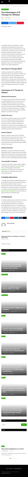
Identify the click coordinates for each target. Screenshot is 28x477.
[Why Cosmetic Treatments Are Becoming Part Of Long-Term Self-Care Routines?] (14, 365)
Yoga (3, 446)
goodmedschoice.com (5, 473)
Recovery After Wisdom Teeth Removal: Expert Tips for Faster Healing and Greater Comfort (12, 410)
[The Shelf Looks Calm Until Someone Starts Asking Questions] (14, 345)
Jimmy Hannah (8, 17)
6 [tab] (16, 458)
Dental (3, 398)
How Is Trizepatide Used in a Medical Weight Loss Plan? (11, 288)
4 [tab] (14, 458)
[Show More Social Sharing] (25, 23)
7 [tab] (17, 458)
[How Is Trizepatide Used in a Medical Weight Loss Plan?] (14, 283)
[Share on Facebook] (5, 23)
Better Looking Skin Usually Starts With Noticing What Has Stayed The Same (13, 390)
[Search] (26, 2)
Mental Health (5, 9)
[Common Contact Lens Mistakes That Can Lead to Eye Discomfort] (14, 324)
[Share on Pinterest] (20, 23)
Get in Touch (10, 468)
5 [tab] (15, 458)
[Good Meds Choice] (14, 2)
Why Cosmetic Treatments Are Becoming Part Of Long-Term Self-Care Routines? (13, 369)
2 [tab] (11, 458)
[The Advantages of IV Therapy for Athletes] (14, 34)
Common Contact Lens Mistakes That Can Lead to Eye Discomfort (12, 329)
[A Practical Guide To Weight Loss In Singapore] (14, 303)
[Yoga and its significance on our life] (14, 440)
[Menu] (2, 2)
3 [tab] (12, 458)
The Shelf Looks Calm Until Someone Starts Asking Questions (13, 349)
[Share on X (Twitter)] (12, 23)
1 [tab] (10, 458)
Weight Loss (4, 274)
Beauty (3, 253)
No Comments (17, 19)
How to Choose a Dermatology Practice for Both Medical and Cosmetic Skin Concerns (12, 266)
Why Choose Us (17, 468)
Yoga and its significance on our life (12, 449)
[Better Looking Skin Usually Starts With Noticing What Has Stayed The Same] (14, 386)
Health (3, 315)
